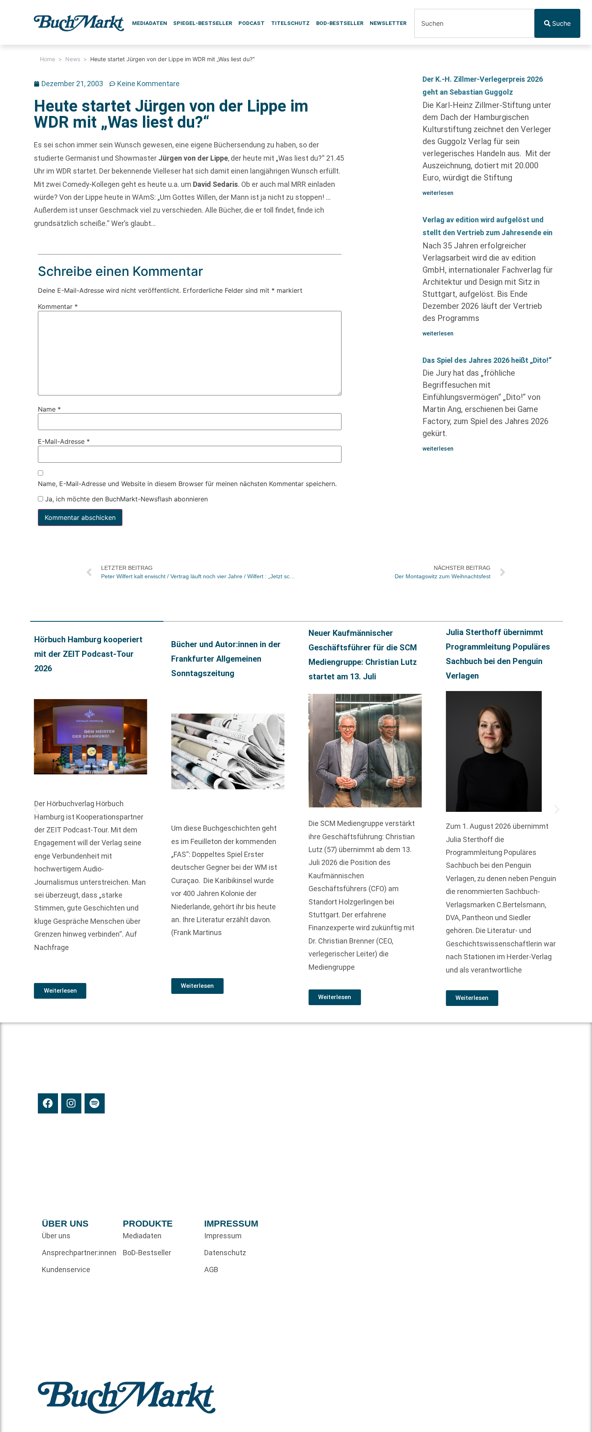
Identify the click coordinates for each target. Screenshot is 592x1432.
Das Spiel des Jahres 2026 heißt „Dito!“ (487, 360)
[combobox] (474, 23)
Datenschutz (225, 1252)
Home (47, 59)
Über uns (56, 1235)
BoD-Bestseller (339, 23)
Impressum (223, 1235)
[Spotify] (95, 1103)
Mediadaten (149, 23)
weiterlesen (437, 193)
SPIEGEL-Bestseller (202, 23)
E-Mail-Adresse (64, 441)
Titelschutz (290, 23)
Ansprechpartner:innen (78, 1252)
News (72, 59)
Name (49, 409)
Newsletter (388, 23)
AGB (211, 1269)
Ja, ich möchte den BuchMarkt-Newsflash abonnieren (125, 499)
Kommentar (58, 306)
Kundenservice (66, 1269)
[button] (36, 809)
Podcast (251, 23)
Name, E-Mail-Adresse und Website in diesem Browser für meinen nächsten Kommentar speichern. (187, 483)
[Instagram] (71, 1103)
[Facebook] (48, 1103)
